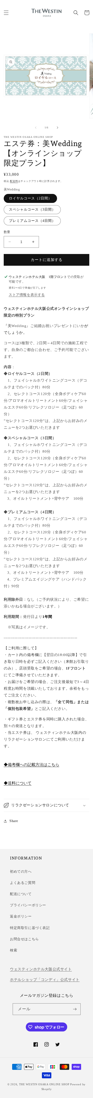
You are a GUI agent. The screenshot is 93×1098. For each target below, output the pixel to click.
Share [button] (13, 821)
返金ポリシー (21, 916)
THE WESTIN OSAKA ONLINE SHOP (44, 1084)
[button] (6, 12)
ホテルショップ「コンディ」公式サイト (45, 980)
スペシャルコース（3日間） (32, 209)
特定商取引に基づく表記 (30, 928)
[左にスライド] (35, 127)
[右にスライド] (57, 127)
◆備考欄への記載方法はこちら (31, 764)
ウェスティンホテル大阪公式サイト (41, 969)
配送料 (14, 181)
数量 (7, 232)
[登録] (74, 1009)
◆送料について (17, 783)
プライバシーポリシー (28, 905)
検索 (13, 950)
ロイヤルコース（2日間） (30, 198)
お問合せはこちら (24, 939)
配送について (21, 894)
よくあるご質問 (22, 883)
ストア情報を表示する (27, 295)
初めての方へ (21, 871)
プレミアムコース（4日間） (32, 221)
